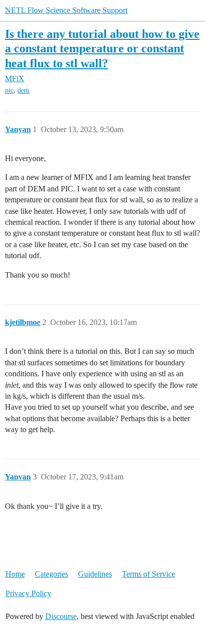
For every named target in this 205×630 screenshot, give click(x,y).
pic (9, 90)
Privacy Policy (28, 593)
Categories (51, 574)
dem (23, 90)
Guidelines (95, 574)
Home (15, 574)
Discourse (61, 616)
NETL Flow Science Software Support (66, 10)
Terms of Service (148, 574)
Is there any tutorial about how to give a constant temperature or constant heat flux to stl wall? (102, 48)
